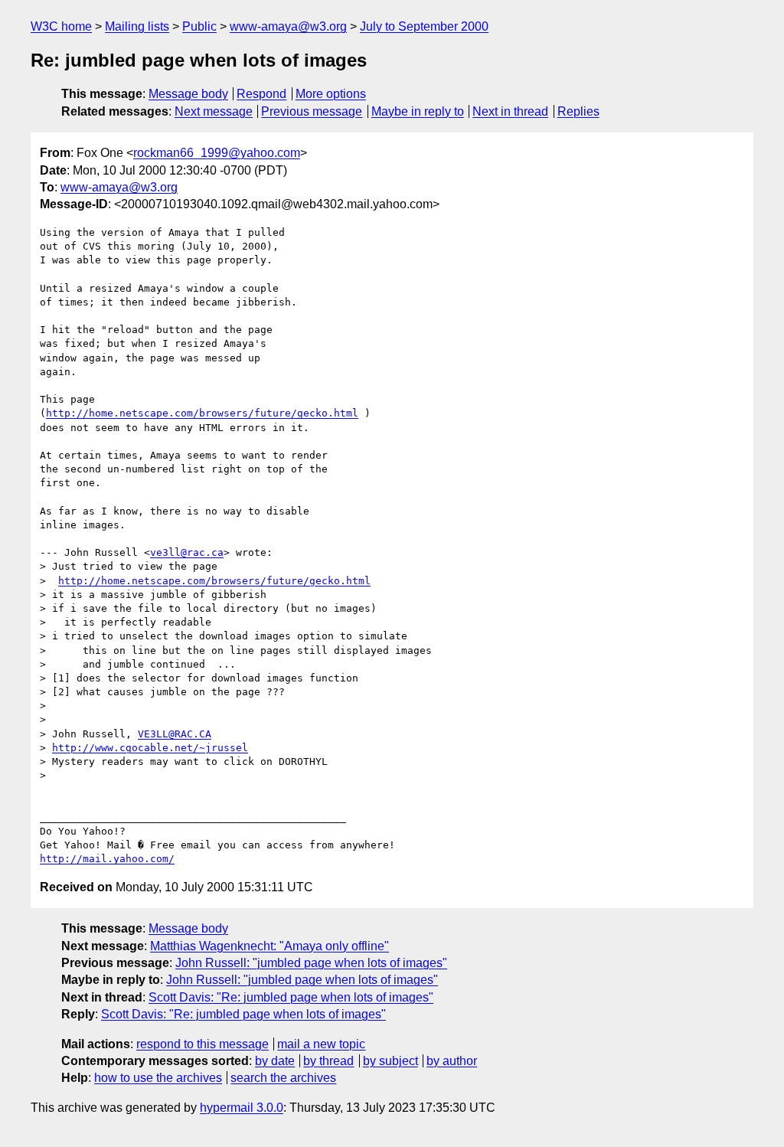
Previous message (311, 111)
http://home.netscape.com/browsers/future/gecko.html (202, 413)
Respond (261, 93)
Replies (578, 111)
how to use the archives (158, 1077)
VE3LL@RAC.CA (174, 734)
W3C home (61, 26)
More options (331, 93)
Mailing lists (137, 26)
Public (199, 26)
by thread (328, 1060)
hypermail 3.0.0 (241, 1107)
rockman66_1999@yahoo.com (216, 152)
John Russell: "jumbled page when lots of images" (311, 962)
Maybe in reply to (417, 111)
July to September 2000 (424, 26)
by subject (390, 1060)
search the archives (283, 1077)
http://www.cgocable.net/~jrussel (150, 747)
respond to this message (202, 1044)
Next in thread (510, 111)
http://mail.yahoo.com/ (107, 858)
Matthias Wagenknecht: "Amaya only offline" (269, 946)
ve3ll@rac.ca (187, 552)
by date (275, 1060)
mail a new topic (321, 1044)
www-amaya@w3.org (288, 26)
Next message (214, 111)
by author (451, 1060)
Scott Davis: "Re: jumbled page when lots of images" (291, 997)
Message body (188, 93)
